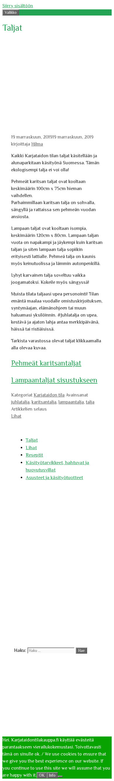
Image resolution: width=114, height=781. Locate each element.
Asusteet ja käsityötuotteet (54, 477)
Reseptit (34, 455)
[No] (60, 776)
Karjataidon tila (49, 395)
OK (41, 775)
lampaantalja (71, 402)
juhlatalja (20, 402)
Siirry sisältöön (17, 5)
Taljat (32, 440)
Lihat (16, 416)
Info (52, 775)
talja (90, 402)
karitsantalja (44, 402)
